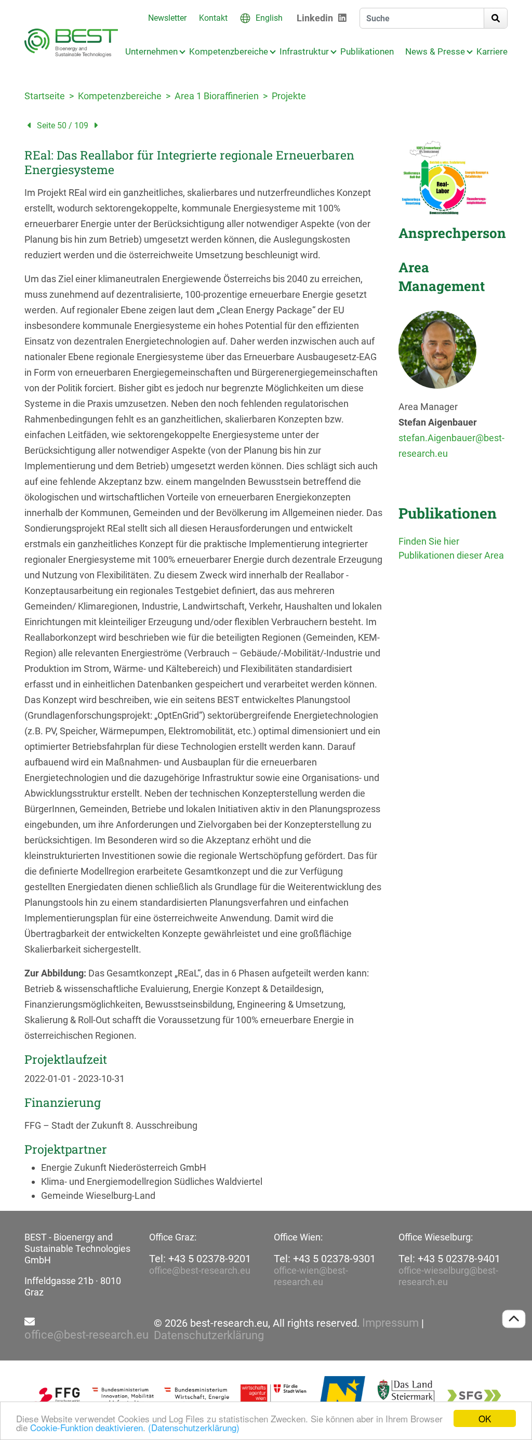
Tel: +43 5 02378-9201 (200, 1258)
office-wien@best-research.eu (311, 1276)
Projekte (289, 95)
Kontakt (213, 18)
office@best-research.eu (199, 1270)
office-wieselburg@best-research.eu (448, 1276)
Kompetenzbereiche (228, 51)
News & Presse (435, 51)
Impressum (390, 1323)
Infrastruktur (304, 51)
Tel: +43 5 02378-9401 (449, 1258)
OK (484, 1418)
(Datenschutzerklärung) (194, 1427)
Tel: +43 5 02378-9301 (325, 1258)
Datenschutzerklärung (209, 1335)
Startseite (44, 95)
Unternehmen (151, 51)
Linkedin (315, 17)
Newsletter (167, 18)
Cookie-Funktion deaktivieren (86, 1427)
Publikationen (367, 51)
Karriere (492, 51)
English (269, 18)
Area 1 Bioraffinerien (217, 95)
